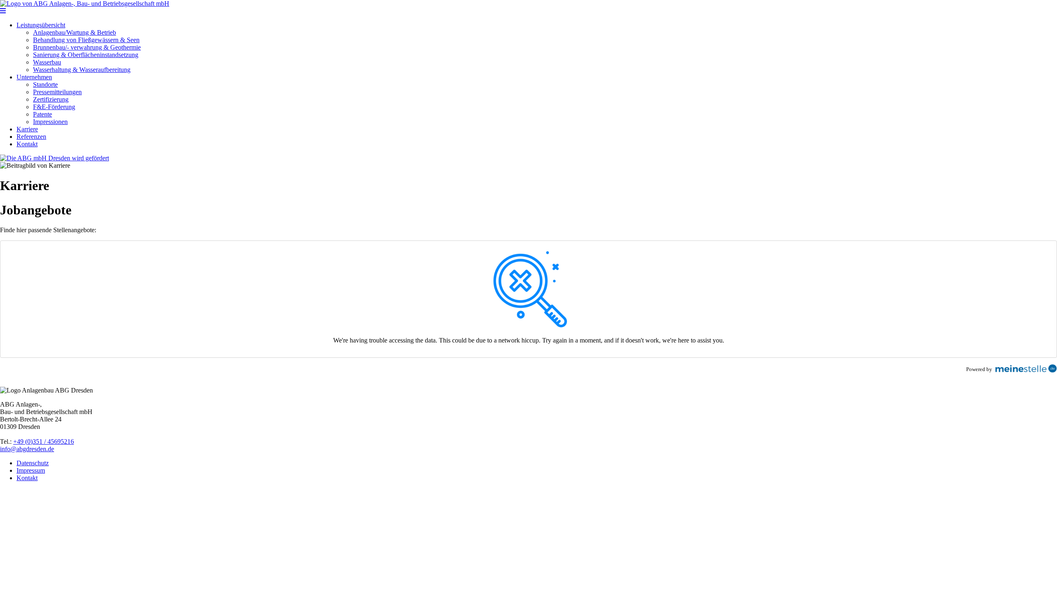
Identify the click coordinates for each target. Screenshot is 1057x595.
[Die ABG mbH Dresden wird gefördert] (54, 158)
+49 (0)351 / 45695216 (43, 441)
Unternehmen (34, 77)
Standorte (45, 84)
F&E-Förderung (54, 106)
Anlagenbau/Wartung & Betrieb (74, 32)
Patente (42, 114)
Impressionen (50, 121)
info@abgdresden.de (27, 448)
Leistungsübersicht (41, 25)
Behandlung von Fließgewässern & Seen (86, 39)
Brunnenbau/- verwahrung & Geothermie (87, 47)
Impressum (31, 470)
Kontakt (27, 144)
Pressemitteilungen (57, 91)
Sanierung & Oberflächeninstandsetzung (85, 54)
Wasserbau (47, 62)
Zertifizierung (51, 99)
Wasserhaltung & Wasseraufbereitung (81, 69)
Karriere (27, 129)
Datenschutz (33, 462)
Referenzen (31, 136)
